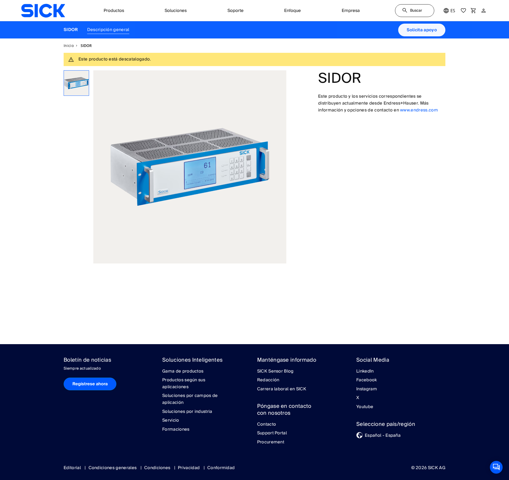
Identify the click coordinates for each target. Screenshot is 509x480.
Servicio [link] (170, 420)
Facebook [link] (366, 380)
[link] (43, 11)
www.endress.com (419, 110)
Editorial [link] (73, 468)
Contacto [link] (266, 424)
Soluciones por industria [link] (187, 411)
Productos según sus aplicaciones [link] (183, 383)
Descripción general (108, 29)
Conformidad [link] (221, 468)
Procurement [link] (270, 442)
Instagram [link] (366, 389)
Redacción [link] (268, 380)
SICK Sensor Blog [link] (275, 371)
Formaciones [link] (176, 429)
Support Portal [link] (272, 433)
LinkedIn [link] (365, 371)
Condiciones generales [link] (113, 468)
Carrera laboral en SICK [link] (281, 389)
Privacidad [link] (189, 468)
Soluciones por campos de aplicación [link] (190, 399)
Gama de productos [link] (182, 371)
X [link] (357, 398)
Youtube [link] (364, 407)
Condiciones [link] (158, 468)
